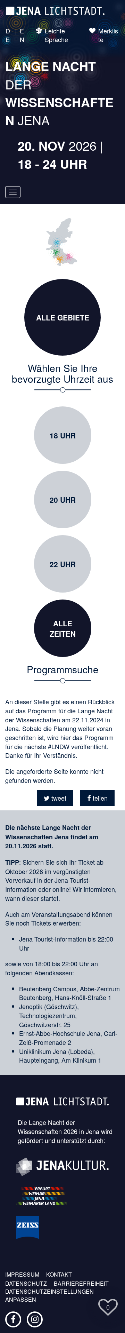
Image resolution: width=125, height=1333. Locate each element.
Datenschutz (26, 1283)
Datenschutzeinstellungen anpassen (49, 1295)
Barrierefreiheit (81, 1283)
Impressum (22, 1274)
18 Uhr (63, 435)
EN (22, 35)
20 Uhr (63, 499)
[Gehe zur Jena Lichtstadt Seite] (55, 10)
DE (8, 35)
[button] (55, 798)
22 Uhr (63, 564)
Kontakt (59, 1274)
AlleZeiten (63, 628)
